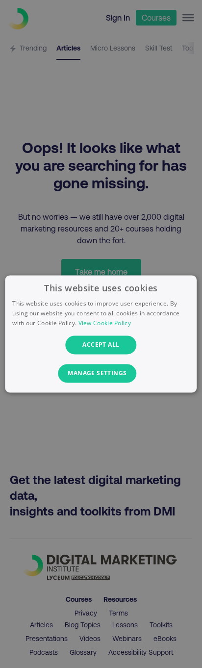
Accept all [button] (100, 344)
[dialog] (101, 333)
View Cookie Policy (104, 323)
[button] (100, 373)
